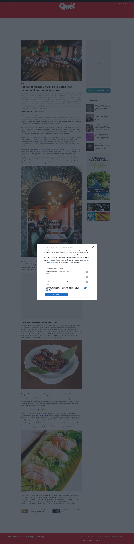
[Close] (93, 247)
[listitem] (67, 268)
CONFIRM (56, 294)
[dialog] (67, 272)
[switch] (86, 272)
